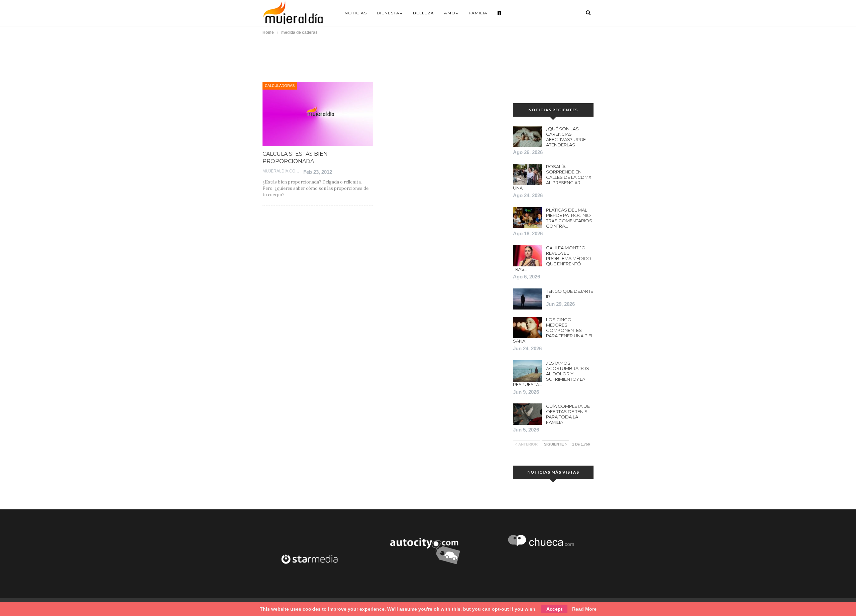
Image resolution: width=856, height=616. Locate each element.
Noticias (356, 12)
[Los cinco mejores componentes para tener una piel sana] (527, 327)
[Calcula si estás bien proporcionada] (317, 114)
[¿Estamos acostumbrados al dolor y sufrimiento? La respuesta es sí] (527, 371)
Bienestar (390, 12)
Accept (554, 609)
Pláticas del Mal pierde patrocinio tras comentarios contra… (569, 218)
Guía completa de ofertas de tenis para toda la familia (568, 414)
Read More (584, 609)
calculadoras (280, 86)
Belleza (423, 12)
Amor (451, 12)
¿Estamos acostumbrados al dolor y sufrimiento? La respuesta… (551, 373)
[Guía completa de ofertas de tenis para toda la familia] (527, 414)
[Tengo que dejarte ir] (527, 299)
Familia (478, 12)
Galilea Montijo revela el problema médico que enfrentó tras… (552, 258)
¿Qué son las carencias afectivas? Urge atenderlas (566, 136)
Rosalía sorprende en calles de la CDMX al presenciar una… (552, 177)
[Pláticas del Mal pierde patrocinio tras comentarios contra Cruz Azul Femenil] (527, 218)
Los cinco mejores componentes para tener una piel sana (553, 330)
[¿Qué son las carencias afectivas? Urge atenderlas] (527, 136)
